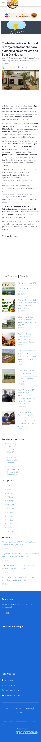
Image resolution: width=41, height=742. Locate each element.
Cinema (10, 493)
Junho (9, 449)
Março (9, 457)
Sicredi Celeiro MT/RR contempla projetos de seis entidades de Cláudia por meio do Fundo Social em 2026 (27, 375)
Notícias (17, 708)
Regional (10, 524)
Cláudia (24, 68)
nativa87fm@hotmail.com (15, 695)
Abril (9, 455)
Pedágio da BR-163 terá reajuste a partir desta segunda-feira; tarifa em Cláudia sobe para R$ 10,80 (27, 356)
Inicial (8, 708)
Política (10, 520)
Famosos (10, 508)
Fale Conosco (20, 712)
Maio (9, 452)
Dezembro (11, 469)
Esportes (10, 505)
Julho (9, 446)
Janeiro (10, 463)
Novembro (11, 472)
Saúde (9, 528)
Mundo (10, 512)
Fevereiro (11, 460)
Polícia (9, 516)
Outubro (10, 475)
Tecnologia (11, 531)
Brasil (9, 489)
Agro (9, 485)
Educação (11, 501)
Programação (29, 708)
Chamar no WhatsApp (13, 690)
